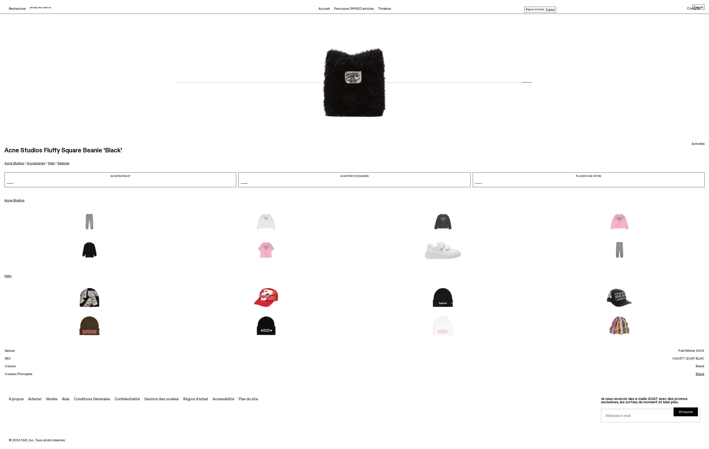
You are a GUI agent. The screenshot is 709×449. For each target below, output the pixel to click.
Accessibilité (223, 399)
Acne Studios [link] (14, 200)
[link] (89, 221)
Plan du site (248, 399)
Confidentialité (127, 399)
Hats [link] (7, 276)
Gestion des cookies (161, 399)
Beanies (63, 163)
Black (700, 374)
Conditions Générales (92, 399)
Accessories (36, 163)
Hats (51, 163)
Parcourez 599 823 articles (354, 9)
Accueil (324, 9)
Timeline (384, 9)
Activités (698, 144)
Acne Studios (14, 163)
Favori (698, 7)
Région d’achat (195, 399)
